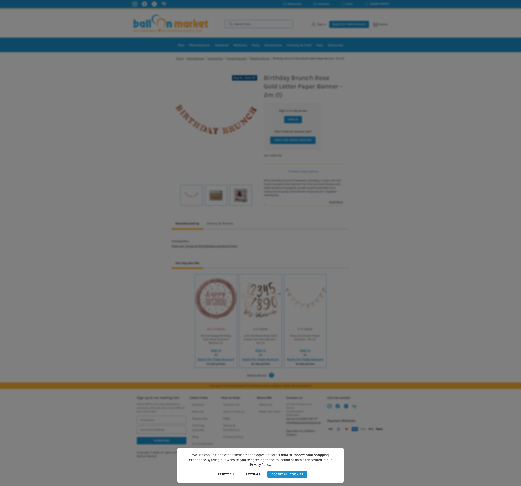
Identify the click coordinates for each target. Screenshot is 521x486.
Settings (252, 474)
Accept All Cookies (287, 474)
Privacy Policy (260, 464)
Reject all (226, 474)
